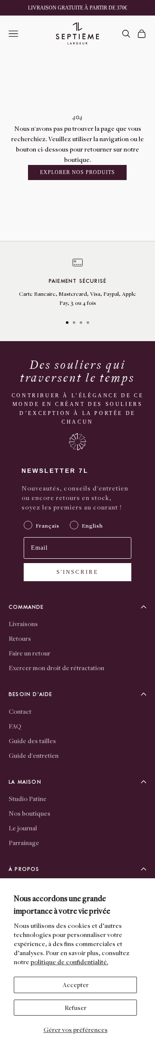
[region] (77, 283)
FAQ (15, 726)
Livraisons (23, 623)
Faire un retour (29, 653)
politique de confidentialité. (69, 961)
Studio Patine (27, 798)
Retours (20, 638)
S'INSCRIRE (77, 572)
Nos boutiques (29, 813)
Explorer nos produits (77, 172)
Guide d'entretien (34, 755)
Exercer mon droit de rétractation (56, 667)
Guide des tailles (32, 740)
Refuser (76, 1007)
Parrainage (24, 842)
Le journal (23, 827)
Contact (20, 711)
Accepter (75, 984)
